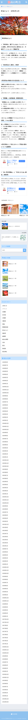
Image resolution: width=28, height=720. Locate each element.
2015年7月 (5, 686)
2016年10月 (5, 653)
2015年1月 (5, 695)
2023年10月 (5, 466)
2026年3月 (5, 377)
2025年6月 (5, 405)
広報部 (4, 318)
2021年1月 (5, 545)
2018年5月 (5, 610)
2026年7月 (5, 365)
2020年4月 (5, 555)
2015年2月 (5, 692)
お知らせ (4, 305)
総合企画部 (5, 339)
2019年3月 (5, 591)
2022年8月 (5, 509)
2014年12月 (5, 699)
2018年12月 (5, 597)
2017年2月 (5, 640)
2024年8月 (5, 435)
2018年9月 (5, 604)
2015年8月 (5, 683)
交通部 (4, 311)
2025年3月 (5, 414)
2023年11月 (5, 463)
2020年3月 (5, 558)
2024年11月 (5, 426)
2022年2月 (5, 521)
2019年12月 (5, 567)
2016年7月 (5, 662)
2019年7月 (5, 582)
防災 (3, 345)
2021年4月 (5, 542)
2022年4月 (5, 518)
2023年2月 (5, 490)
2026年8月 (5, 362)
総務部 (4, 336)
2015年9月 (5, 680)
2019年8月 (5, 579)
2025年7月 (5, 402)
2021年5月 (5, 539)
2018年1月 (5, 616)
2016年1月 (5, 671)
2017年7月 (5, 631)
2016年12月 (5, 646)
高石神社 (4, 351)
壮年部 (4, 315)
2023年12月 (5, 460)
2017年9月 (5, 625)
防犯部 (4, 348)
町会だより (10, 200)
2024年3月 (5, 451)
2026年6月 (5, 368)
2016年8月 (5, 659)
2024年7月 (5, 438)
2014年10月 (5, 702)
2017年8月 (5, 628)
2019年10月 (5, 573)
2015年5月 (5, 689)
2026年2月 (5, 380)
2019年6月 (5, 585)
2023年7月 (5, 475)
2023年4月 (5, 484)
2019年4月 (5, 588)
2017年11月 (5, 622)
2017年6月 (5, 634)
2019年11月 (5, 570)
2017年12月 (5, 619)
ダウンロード (22, 188)
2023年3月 (5, 487)
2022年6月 (5, 515)
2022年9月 (5, 506)
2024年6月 (5, 441)
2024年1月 (5, 457)
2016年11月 (5, 649)
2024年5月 (5, 444)
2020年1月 (5, 564)
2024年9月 (5, 432)
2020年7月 (5, 548)
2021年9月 (5, 527)
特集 (3, 324)
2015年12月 (5, 674)
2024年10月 (5, 429)
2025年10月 (5, 392)
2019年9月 (5, 576)
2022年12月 (5, 496)
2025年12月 (5, 386)
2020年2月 (5, 561)
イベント (4, 308)
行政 (3, 342)
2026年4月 (5, 374)
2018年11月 (5, 601)
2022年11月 (5, 500)
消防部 (4, 321)
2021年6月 (5, 536)
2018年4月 (5, 613)
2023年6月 (5, 478)
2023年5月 (5, 481)
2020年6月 (5, 552)
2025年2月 (5, 417)
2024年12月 (5, 423)
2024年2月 (5, 454)
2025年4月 (5, 411)
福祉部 (4, 333)
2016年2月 (5, 668)
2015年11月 (5, 677)
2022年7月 (5, 512)
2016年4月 (5, 665)
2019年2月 (5, 594)
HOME (14, 714)
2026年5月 (5, 371)
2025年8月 (5, 399)
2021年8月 (5, 530)
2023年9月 (5, 469)
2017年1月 (5, 643)
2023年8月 (5, 472)
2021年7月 (5, 533)
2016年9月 (5, 656)
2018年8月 (5, 607)
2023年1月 (5, 493)
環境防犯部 (5, 327)
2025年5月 (5, 408)
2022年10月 (5, 503)
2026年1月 (5, 383)
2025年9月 (5, 395)
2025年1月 (5, 420)
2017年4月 (5, 637)
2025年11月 (5, 389)
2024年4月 (5, 447)
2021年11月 (5, 524)
